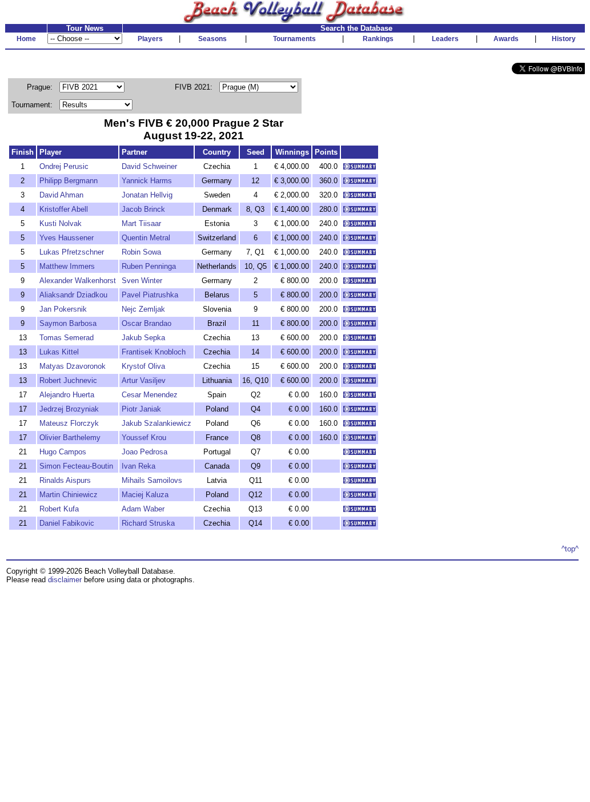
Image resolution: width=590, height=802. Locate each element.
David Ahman (61, 195)
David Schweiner (149, 166)
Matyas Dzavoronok (72, 366)
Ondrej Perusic (64, 166)
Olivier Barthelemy (70, 437)
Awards (506, 39)
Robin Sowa (141, 252)
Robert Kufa (59, 509)
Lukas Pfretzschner (71, 252)
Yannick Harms (147, 180)
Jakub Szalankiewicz (156, 423)
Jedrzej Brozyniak (69, 409)
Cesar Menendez (150, 394)
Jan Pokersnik (63, 309)
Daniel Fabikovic (66, 523)
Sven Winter (142, 280)
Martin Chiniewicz (68, 494)
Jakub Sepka (143, 337)
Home (26, 39)
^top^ (570, 549)
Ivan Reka (138, 466)
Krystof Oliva (143, 366)
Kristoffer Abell (63, 209)
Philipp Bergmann (68, 180)
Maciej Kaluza (145, 494)
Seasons (212, 39)
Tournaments (294, 39)
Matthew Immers (67, 266)
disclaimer (65, 579)
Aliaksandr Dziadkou (73, 295)
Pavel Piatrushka (150, 295)
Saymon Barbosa (68, 323)
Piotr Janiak (141, 409)
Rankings (378, 39)
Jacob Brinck (143, 209)
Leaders (445, 39)
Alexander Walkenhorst (77, 280)
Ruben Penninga (149, 266)
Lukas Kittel (59, 352)
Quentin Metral (146, 237)
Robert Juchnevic (68, 380)
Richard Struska (148, 523)
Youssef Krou (144, 437)
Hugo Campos (62, 452)
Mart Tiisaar (141, 223)
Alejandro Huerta (66, 394)
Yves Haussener (66, 237)
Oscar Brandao (146, 323)
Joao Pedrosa (144, 452)
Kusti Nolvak (60, 223)
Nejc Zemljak (143, 309)
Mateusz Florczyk (69, 423)
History (564, 39)
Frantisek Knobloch (154, 352)
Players (150, 39)
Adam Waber (143, 509)
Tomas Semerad (66, 337)
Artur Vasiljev (144, 380)
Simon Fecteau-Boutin (76, 466)
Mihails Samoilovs (152, 480)
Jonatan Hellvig (147, 195)
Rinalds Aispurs (65, 480)
